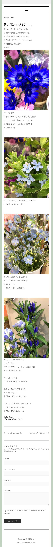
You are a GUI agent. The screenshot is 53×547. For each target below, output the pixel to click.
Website (7, 480)
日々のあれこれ (17, 419)
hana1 (11, 417)
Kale (33, 539)
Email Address (10, 469)
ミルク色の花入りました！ (36, 433)
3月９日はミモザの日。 (15, 433)
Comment (7, 491)
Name (6, 459)
